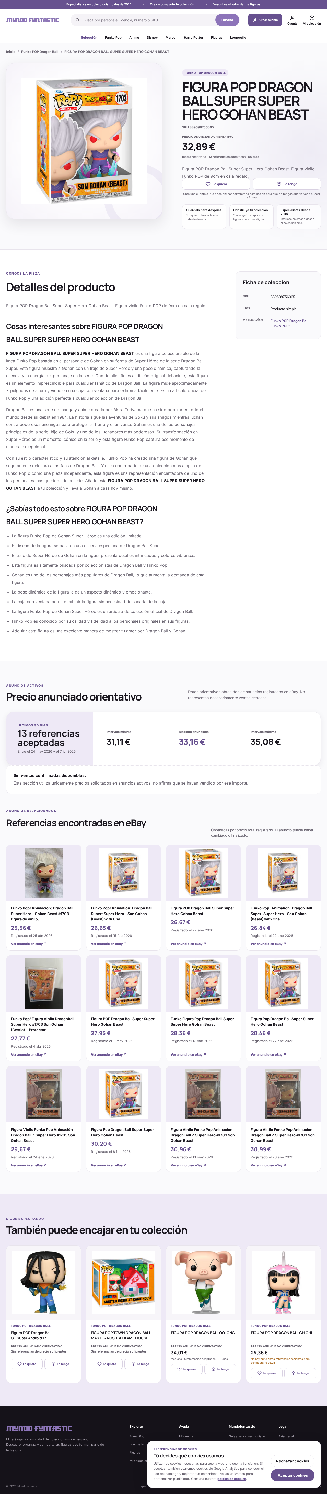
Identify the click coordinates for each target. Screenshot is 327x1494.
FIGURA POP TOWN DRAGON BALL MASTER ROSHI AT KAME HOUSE (121, 1335)
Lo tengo (290, 184)
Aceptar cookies (293, 1475)
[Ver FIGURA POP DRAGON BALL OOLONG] (203, 1283)
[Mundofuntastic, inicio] (32, 20)
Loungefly (238, 37)
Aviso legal (286, 1436)
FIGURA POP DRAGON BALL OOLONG (203, 1332)
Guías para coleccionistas (247, 1436)
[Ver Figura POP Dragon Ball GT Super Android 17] (43, 1283)
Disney (152, 37)
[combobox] (148, 20)
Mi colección (139, 1461)
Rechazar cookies (292, 1461)
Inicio (10, 52)
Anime (134, 37)
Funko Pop (113, 37)
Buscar (227, 20)
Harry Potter (193, 37)
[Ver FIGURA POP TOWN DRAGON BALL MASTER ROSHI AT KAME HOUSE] (123, 1283)
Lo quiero (220, 184)
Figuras (217, 37)
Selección (89, 37)
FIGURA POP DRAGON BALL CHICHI (281, 1332)
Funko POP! (280, 326)
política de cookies (231, 1479)
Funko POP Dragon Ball (40, 52)
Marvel (171, 37)
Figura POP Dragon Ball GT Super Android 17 (31, 1335)
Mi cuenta (186, 1436)
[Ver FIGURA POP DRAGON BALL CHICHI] (283, 1283)
